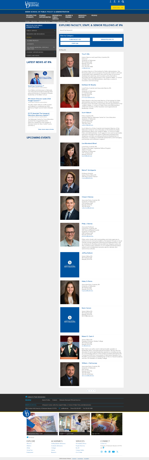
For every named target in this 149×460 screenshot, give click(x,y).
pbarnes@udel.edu (87, 236)
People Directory (80, 445)
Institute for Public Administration (58, 21)
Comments (74, 458)
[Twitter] (117, 452)
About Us (29, 443)
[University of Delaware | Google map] (103, 448)
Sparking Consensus (35, 86)
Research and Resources (36, 34)
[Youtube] (113, 452)
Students (30, 44)
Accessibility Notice (81, 443)
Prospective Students (31, 16)
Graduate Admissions (57, 445)
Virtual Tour (30, 450)
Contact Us (103, 443)
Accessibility (86, 458)
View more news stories (46, 129)
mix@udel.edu (86, 68)
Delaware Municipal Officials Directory (69, 400)
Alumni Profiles (33, 40)
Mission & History (82, 16)
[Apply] (114, 1)
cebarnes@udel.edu (88, 208)
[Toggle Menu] (55, 30)
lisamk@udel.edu (87, 156)
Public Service (32, 30)
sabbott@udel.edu (87, 125)
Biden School (34, 21)
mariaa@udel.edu (87, 178)
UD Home (27, 21)
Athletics (29, 445)
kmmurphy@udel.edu (88, 97)
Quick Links (116, 7)
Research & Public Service (57, 17)
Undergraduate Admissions (58, 443)
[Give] (118, 1)
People (94, 15)
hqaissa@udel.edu (87, 290)
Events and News (33, 55)
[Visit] (110, 1)
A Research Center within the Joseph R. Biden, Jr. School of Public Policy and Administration (66, 405)
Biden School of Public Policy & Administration (47, 12)
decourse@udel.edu (88, 375)
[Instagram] (101, 452)
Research (53, 452)
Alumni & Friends (69, 16)
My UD (77, 448)
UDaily (28, 448)
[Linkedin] (109, 452)
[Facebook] (105, 452)
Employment (30, 452)
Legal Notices (80, 458)
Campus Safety (80, 450)
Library (53, 450)
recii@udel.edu (86, 346)
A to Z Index (79, 452)
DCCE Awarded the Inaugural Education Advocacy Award (38, 114)
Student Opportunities (45, 16)
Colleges (53, 448)
